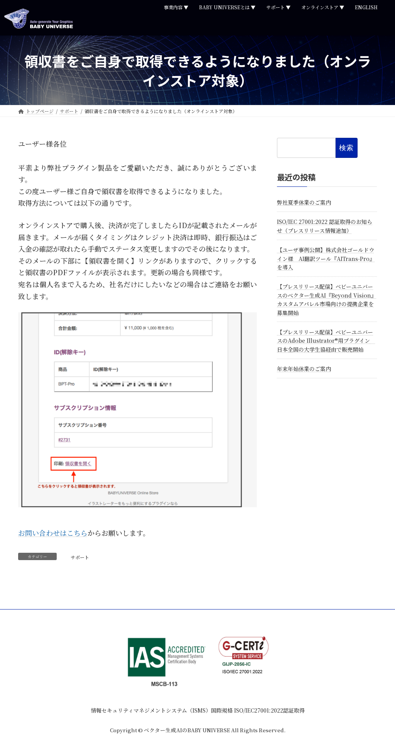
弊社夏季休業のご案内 (304, 202)
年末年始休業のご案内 (304, 368)
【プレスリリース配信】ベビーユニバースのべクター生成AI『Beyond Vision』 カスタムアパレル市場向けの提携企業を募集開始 (326, 300)
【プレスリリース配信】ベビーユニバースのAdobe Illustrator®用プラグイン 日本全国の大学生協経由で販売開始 (326, 340)
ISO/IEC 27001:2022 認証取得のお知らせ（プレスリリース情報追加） (324, 226)
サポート (80, 557)
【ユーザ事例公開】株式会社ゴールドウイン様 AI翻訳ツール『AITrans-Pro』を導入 (326, 258)
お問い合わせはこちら (53, 533)
